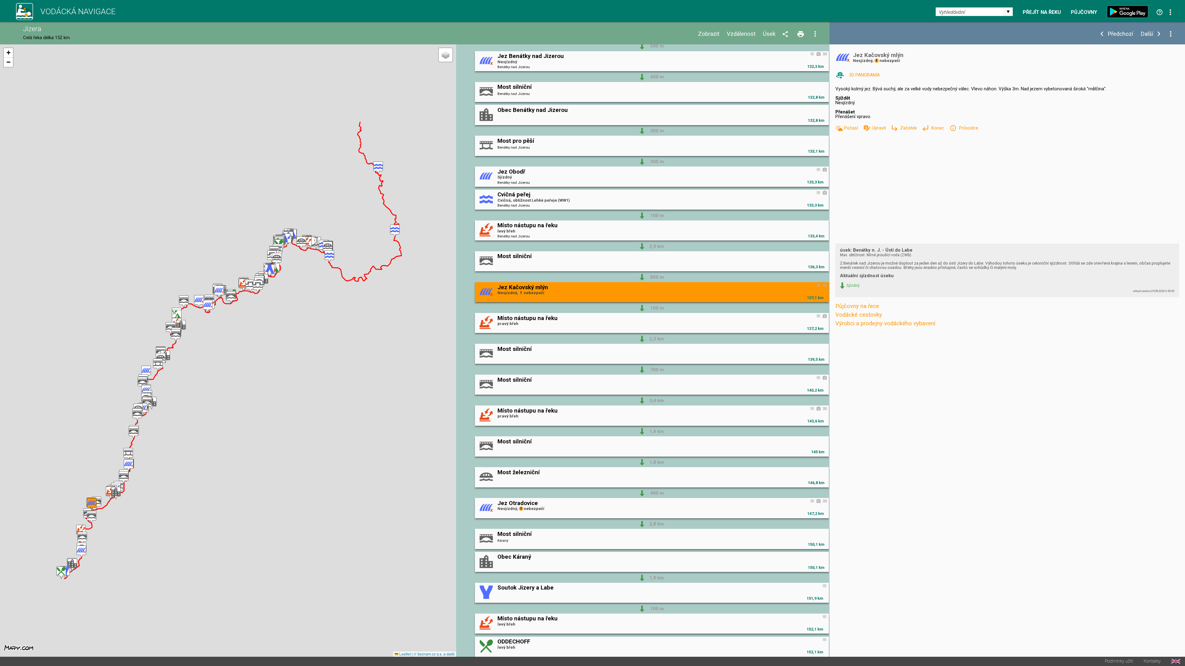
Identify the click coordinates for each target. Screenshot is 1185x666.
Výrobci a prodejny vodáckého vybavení (885, 323)
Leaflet (404, 653)
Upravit (879, 128)
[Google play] (1129, 12)
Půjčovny (1084, 12)
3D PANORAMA (864, 75)
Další (1147, 34)
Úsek (769, 34)
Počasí (851, 128)
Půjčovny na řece (857, 306)
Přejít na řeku (1042, 12)
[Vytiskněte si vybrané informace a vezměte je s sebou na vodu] (801, 34)
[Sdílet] (786, 34)
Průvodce (968, 128)
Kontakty (1152, 661)
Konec (938, 128)
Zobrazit (708, 34)
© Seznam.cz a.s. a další (434, 653)
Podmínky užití (1119, 661)
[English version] (1175, 661)
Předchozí (1120, 34)
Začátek (909, 128)
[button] (378, 168)
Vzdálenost (741, 34)
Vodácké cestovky (858, 314)
